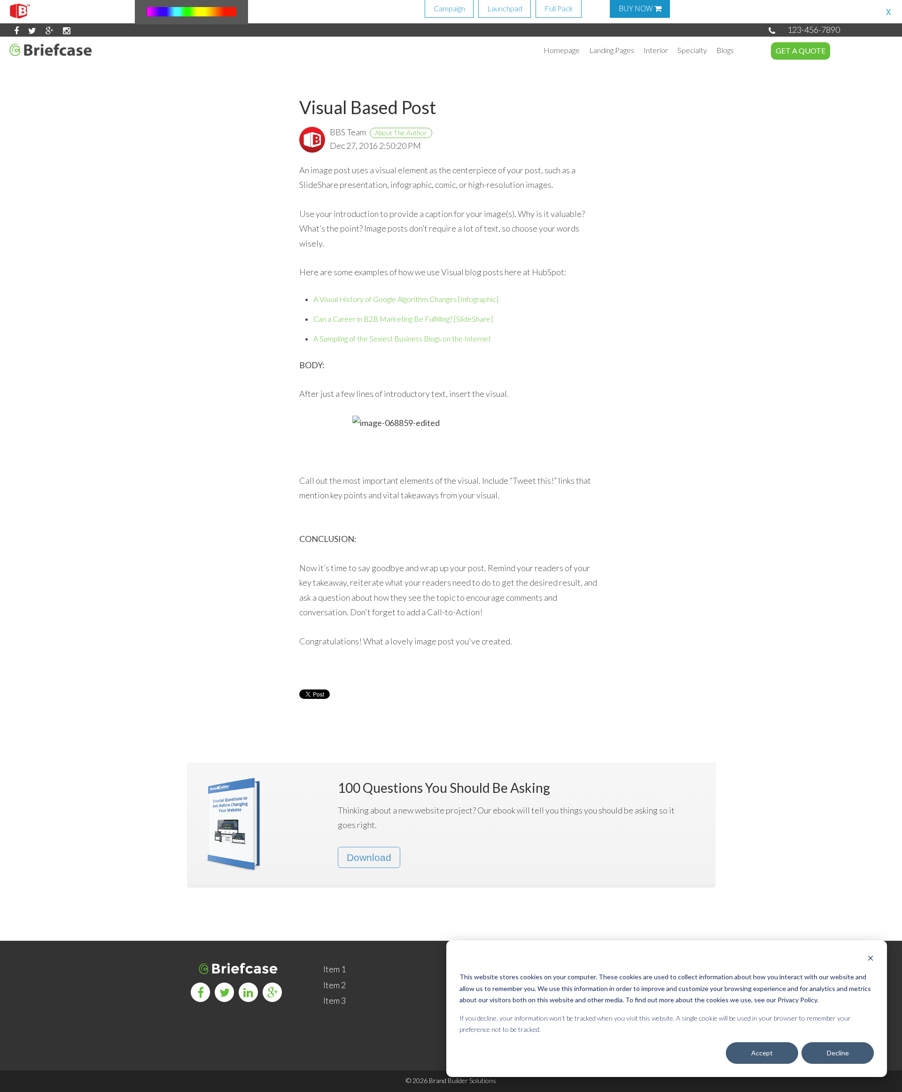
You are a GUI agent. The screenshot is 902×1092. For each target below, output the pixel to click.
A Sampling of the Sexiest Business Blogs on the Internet (402, 338)
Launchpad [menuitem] (504, 8)
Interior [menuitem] (656, 50)
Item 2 (334, 985)
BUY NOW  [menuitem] (640, 8)
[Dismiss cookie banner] (870, 959)
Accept (762, 1053)
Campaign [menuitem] (449, 8)
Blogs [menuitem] (725, 50)
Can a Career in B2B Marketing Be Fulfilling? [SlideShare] (403, 318)
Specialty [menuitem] (692, 50)
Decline (838, 1053)
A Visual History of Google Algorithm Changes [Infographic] (405, 298)
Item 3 (334, 1000)
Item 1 (334, 969)
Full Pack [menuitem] (558, 8)
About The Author (401, 133)
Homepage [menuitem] (562, 50)
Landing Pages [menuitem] (611, 50)
